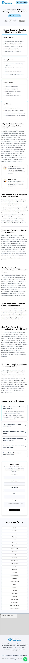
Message (14, 500)
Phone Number (14, 487)
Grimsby (14, 530)
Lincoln (14, 528)
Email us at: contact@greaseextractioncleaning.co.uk (14, 655)
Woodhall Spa (14, 602)
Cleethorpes (14, 578)
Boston (14, 539)
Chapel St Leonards (14, 608)
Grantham (14, 536)
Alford (14, 584)
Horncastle (14, 569)
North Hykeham (14, 563)
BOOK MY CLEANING (14, 15)
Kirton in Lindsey (14, 605)
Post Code (14, 493)
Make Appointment (21, 2)
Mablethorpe (14, 560)
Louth (14, 554)
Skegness (14, 545)
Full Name (14, 474)
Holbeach (14, 572)
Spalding (14, 542)
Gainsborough (14, 548)
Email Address (14, 481)
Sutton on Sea (14, 593)
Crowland (14, 590)
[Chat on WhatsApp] (25, 659)
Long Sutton (14, 599)
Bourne (14, 566)
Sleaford (14, 557)
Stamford (14, 551)
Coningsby (14, 596)
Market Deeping (15, 575)
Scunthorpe (14, 533)
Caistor (14, 587)
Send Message (14, 510)
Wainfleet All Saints (14, 581)
